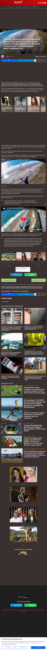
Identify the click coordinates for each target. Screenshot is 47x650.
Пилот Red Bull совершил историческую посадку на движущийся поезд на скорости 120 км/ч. (35, 454)
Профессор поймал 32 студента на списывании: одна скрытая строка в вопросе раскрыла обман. (35, 377)
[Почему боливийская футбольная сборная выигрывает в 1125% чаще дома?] (12, 428)
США (35, 287)
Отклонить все (23, 647)
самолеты (26, 449)
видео (3, 287)
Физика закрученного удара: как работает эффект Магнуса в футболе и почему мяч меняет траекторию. (33, 441)
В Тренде (11, 7)
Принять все (38, 647)
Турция (30, 449)
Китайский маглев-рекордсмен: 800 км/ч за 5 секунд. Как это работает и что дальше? (11, 354)
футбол (29, 398)
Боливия (28, 423)
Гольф (36, 385)
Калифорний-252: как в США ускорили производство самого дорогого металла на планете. (34, 353)
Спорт (5, 37)
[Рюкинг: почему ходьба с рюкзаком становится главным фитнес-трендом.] (12, 416)
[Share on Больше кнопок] (35, 60)
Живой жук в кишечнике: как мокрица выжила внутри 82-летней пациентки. (33, 328)
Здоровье (26, 325)
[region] (23, 643)
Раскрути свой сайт (7, 609)
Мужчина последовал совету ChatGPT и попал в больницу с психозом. (10, 377)
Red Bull (28, 448)
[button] (38, 3)
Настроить (8, 647)
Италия (30, 325)
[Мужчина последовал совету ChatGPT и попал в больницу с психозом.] (12, 365)
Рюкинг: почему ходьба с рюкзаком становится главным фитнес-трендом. (34, 415)
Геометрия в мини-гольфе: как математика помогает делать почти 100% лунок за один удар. (34, 390)
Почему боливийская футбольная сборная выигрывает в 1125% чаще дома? (35, 428)
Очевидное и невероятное (21, 287)
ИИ (18, 374)
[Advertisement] (23, 18)
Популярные (28, 7)
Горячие (19, 7)
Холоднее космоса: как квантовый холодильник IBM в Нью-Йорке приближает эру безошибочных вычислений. (12, 328)
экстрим (40, 287)
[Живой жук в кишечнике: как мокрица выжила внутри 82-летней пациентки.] (35, 316)
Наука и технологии (5, 325)
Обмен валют (15, 609)
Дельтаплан (9, 287)
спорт (30, 287)
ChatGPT (15, 374)
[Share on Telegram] (25, 60)
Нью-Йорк (12, 325)
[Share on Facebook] (9, 60)
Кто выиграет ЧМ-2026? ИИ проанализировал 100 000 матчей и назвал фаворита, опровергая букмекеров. (35, 403)
